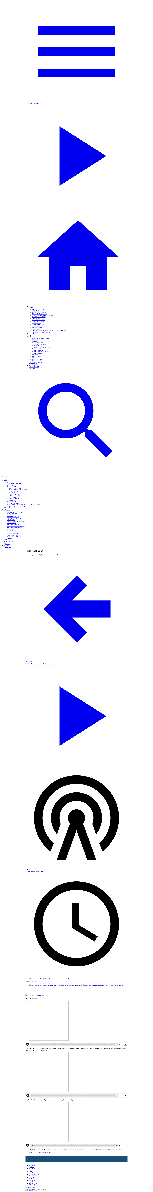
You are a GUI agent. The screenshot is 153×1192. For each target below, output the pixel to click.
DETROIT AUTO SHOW (38, 342)
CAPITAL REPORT (37, 339)
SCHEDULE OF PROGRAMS (39, 309)
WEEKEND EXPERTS (37, 329)
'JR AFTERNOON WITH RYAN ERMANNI (42, 315)
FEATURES (32, 336)
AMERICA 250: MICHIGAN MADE (40, 338)
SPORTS (34, 357)
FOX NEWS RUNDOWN (38, 324)
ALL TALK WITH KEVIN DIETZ (40, 312)
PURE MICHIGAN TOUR (38, 350)
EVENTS (31, 335)
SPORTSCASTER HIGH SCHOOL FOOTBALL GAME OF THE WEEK (49, 330)
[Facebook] (7, 544)
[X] (6, 545)
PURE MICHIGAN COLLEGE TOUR (40, 351)
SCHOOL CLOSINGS (37, 356)
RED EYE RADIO (36, 323)
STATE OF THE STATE (38, 359)
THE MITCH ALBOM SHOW (39, 317)
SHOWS (31, 308)
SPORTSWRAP (36, 318)
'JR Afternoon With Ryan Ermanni (34, 871)
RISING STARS (36, 354)
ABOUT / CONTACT (34, 367)
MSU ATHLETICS (36, 348)
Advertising (32, 368)
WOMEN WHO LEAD (37, 362)
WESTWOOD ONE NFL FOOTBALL (41, 332)
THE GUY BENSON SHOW (38, 321)
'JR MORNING (35, 311)
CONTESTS (32, 365)
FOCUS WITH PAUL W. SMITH (39, 314)
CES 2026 (34, 341)
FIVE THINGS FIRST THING (39, 344)
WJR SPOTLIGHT (36, 326)
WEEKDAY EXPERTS (37, 327)
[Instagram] (7, 547)
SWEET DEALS (33, 364)
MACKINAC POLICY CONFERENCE (41, 347)
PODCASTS (32, 333)
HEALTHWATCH (36, 345)
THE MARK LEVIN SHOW (38, 320)
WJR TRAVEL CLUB (37, 361)
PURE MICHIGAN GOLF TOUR (39, 353)
